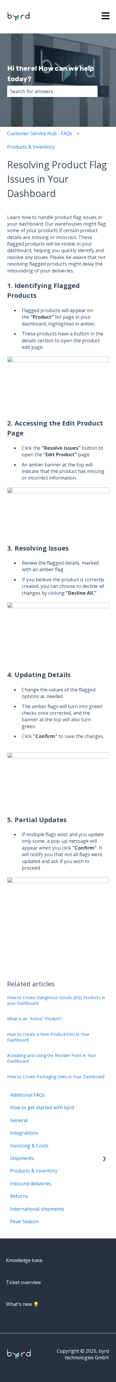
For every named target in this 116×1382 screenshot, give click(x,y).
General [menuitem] (19, 1120)
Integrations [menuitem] (24, 1133)
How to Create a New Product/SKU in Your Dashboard (48, 1037)
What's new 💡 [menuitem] (22, 1304)
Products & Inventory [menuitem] (33, 1170)
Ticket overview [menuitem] (23, 1282)
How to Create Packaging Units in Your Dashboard (55, 1076)
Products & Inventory (30, 147)
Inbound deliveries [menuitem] (30, 1183)
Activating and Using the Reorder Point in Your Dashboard (51, 1058)
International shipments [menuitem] (37, 1209)
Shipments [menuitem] (22, 1158)
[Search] (103, 91)
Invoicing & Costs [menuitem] (29, 1145)
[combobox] (52, 91)
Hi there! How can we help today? (50, 73)
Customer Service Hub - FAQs (39, 133)
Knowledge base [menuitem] (24, 1260)
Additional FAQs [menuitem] (27, 1095)
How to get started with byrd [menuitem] (42, 1107)
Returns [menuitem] (19, 1196)
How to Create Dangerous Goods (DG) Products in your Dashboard (56, 1000)
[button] (104, 1159)
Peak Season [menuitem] (24, 1221)
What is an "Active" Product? (34, 1019)
